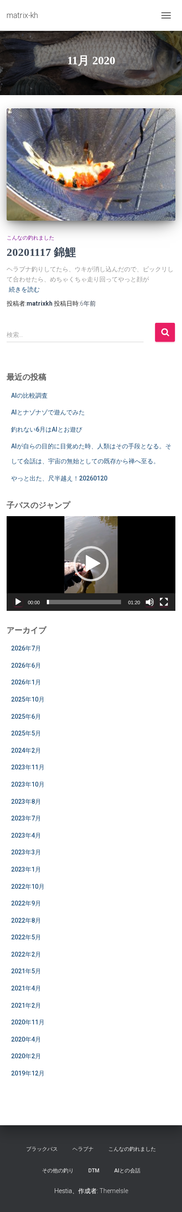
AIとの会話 (127, 1171)
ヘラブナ (83, 1149)
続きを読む (24, 289)
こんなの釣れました (30, 238)
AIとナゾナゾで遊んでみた (48, 412)
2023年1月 (26, 869)
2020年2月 (26, 1056)
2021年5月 (26, 971)
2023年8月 (26, 801)
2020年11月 (28, 1022)
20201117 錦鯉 (41, 252)
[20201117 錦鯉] (91, 164)
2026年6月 (26, 665)
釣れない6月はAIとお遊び (46, 429)
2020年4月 (26, 1039)
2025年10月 (28, 699)
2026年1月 (26, 682)
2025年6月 (26, 716)
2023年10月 (28, 784)
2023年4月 (26, 835)
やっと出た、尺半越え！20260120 (59, 478)
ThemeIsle (113, 1190)
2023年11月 (28, 767)
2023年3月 (26, 852)
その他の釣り (58, 1171)
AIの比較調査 (29, 395)
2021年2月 (26, 1005)
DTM (93, 1171)
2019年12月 (28, 1073)
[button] (91, 563)
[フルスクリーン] (163, 602)
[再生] (18, 602)
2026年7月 (26, 648)
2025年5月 (26, 733)
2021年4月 (26, 988)
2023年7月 (26, 818)
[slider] (84, 602)
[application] (91, 563)
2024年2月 (26, 750)
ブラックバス (42, 1149)
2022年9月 (26, 903)
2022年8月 (26, 920)
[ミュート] (149, 602)
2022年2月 (26, 954)
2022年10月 (28, 886)
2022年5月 (26, 937)
